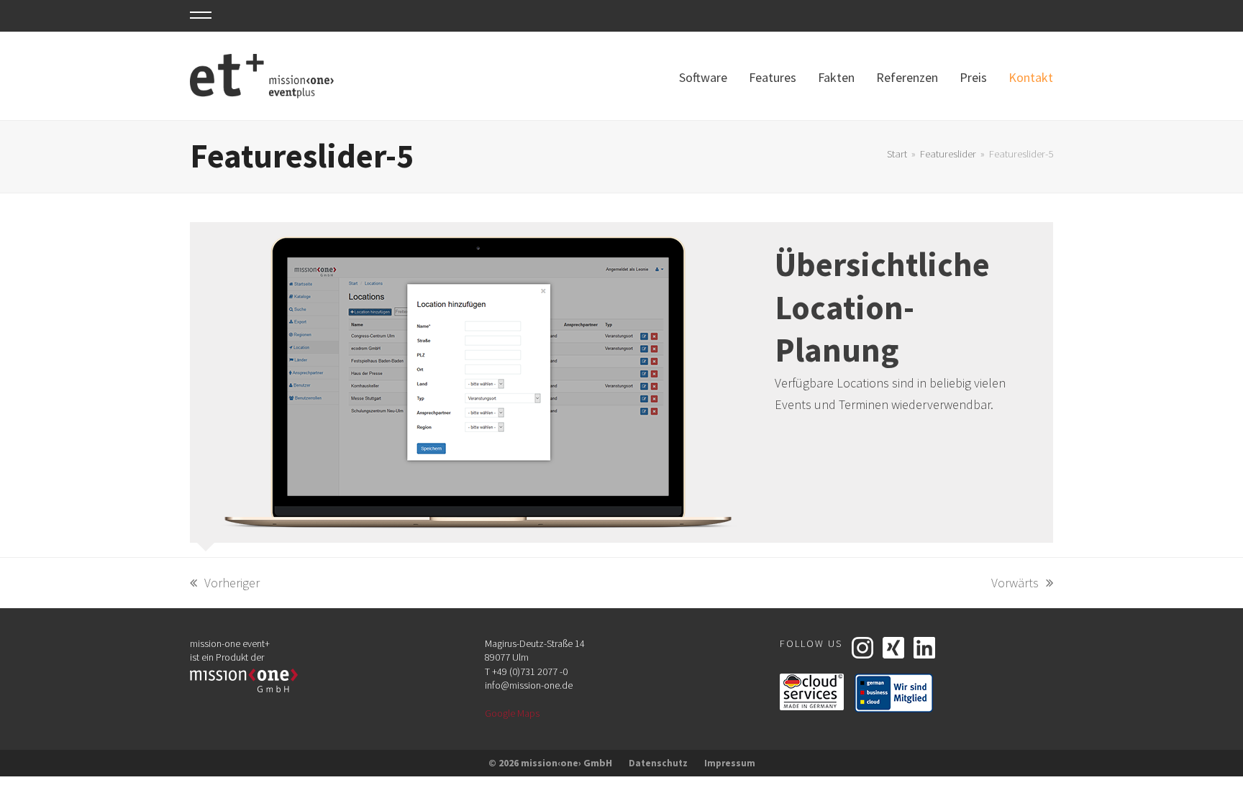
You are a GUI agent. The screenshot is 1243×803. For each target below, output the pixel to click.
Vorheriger (225, 583)
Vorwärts (1015, 583)
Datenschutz (658, 763)
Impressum (729, 763)
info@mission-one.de (529, 685)
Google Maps (512, 713)
